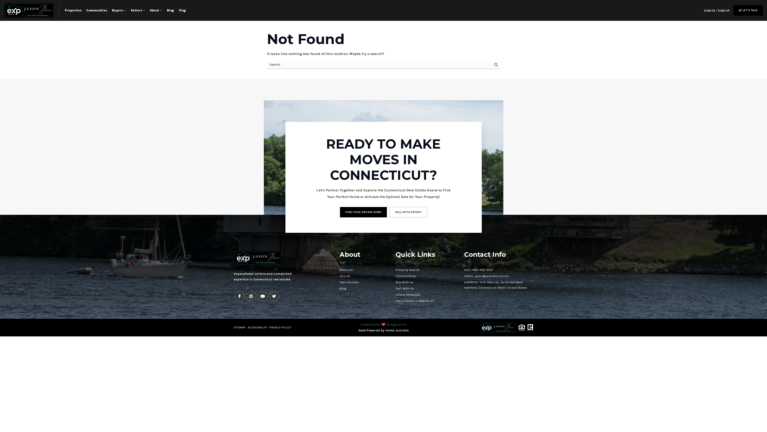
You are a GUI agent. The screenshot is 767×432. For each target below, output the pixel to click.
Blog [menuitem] (170, 10)
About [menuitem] (155, 10)
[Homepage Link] (29, 10)
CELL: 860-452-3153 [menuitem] (478, 270)
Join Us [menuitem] (345, 276)
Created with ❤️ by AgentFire (383, 324)
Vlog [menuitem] (182, 10)
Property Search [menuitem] (407, 270)
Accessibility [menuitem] (257, 327)
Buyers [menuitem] (118, 10)
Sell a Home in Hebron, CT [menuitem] (415, 301)
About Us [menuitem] (346, 270)
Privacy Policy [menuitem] (280, 327)
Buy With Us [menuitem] (404, 282)
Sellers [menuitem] (137, 10)
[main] (383, 50)
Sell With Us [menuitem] (405, 288)
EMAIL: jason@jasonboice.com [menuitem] (486, 276)
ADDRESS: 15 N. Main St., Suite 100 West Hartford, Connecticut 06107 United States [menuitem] (495, 284)
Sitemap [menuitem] (240, 327)
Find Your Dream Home (363, 212)
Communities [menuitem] (96, 10)
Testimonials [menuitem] (349, 282)
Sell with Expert (408, 212)
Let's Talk (750, 10)
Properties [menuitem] (73, 10)
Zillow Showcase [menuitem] (408, 294)
